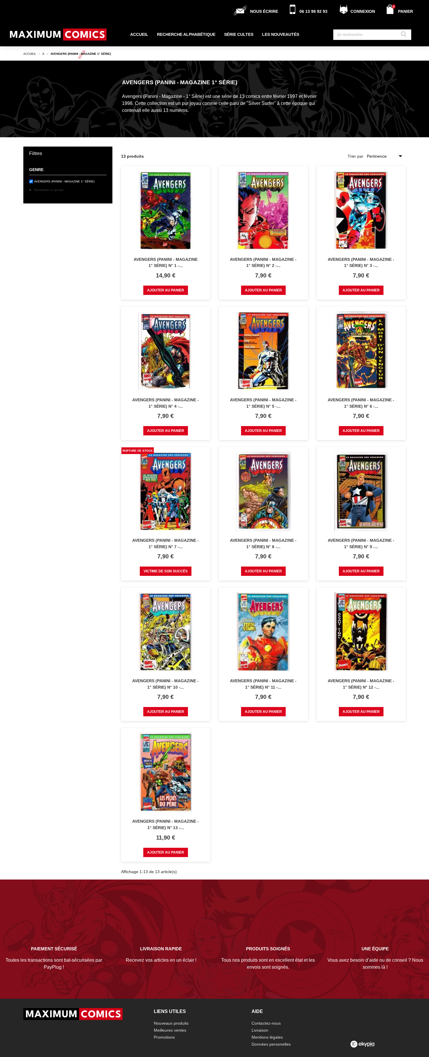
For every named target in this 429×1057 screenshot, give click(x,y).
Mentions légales (267, 1037)
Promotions (164, 1037)
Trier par (355, 156)
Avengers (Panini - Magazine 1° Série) (64, 181)
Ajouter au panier (165, 290)
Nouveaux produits (171, 1023)
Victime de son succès (166, 571)
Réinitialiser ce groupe (48, 189)
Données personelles (271, 1044)
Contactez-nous (266, 1023)
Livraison (260, 1030)
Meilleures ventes (170, 1030)
